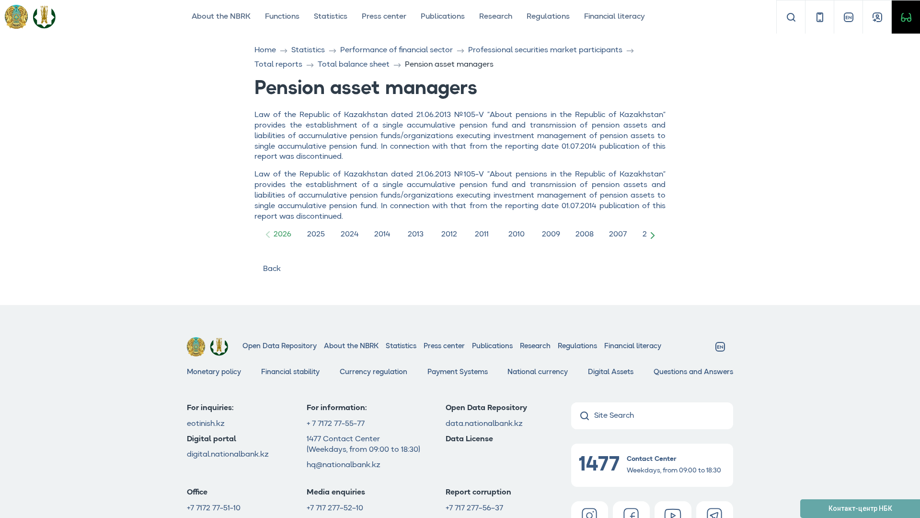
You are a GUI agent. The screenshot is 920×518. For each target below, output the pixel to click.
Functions (282, 17)
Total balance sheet (354, 65)
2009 (551, 234)
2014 (382, 234)
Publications (443, 17)
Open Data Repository (279, 346)
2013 (416, 234)
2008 (584, 234)
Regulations (548, 17)
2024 (349, 234)
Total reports (278, 65)
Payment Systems (457, 372)
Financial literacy (614, 17)
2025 (316, 234)
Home (265, 50)
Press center (384, 17)
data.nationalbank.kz (484, 424)
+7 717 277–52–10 (335, 508)
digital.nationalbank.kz (228, 455)
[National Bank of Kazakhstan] (44, 16)
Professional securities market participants (545, 50)
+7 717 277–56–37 (474, 508)
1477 (315, 439)
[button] (654, 235)
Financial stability (290, 372)
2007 (618, 234)
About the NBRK (221, 17)
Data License (469, 439)
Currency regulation (373, 372)
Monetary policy (214, 372)
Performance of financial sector (396, 50)
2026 (282, 234)
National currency (537, 372)
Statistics (330, 17)
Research (495, 17)
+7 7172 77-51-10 (214, 508)
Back (272, 269)
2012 (449, 234)
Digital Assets (610, 372)
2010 (516, 234)
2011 (482, 234)
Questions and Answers (693, 372)
